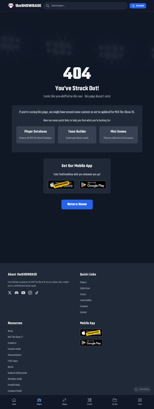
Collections (85, 288)
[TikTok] (37, 293)
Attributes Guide (15, 379)
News (10, 331)
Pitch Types (13, 361)
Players (83, 282)
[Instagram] (30, 293)
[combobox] (85, 5)
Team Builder (86, 300)
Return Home (77, 204)
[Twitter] (10, 293)
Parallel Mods (14, 385)
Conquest (12, 343)
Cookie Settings (144, 389)
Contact (83, 312)
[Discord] (16, 293)
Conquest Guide (15, 391)
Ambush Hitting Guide (17, 373)
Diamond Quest (14, 355)
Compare (84, 306)
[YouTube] (23, 293)
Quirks (11, 367)
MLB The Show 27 (15, 337)
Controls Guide (14, 349)
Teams (83, 294)
